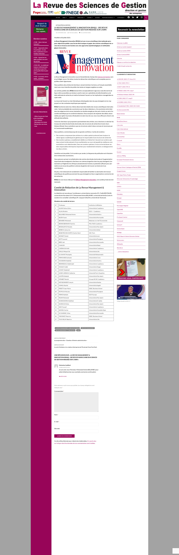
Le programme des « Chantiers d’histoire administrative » (70, 339)
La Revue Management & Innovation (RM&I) (67, 328)
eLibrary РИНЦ (121, 156)
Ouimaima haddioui (65, 365)
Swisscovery (120, 240)
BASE (118, 117)
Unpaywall (120, 221)
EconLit (119, 152)
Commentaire (59, 391)
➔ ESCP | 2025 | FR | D (123, 87)
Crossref (119, 140)
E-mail (56, 421)
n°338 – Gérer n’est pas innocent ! (40, 43)
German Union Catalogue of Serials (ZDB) (129, 167)
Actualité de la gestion (63, 25)
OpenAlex (120, 213)
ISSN (118, 182)
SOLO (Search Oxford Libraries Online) (128, 236)
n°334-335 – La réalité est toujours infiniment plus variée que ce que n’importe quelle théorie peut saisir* (41, 68)
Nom (56, 415)
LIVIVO (119, 186)
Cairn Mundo (121, 133)
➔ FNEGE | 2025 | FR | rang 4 (125, 90)
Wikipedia (120, 244)
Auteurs (97, 17)
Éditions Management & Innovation (85, 180)
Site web (57, 428)
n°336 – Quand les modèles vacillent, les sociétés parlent (41, 59)
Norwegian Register (122, 205)
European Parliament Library (125, 159)
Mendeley (120, 194)
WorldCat (120, 248)
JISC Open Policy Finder (124, 175)
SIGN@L (119, 232)
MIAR (118, 190)
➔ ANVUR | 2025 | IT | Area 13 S (126, 79)
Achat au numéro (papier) (124, 47)
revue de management (88, 328)
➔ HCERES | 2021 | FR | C (124, 102)
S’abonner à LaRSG (122, 43)
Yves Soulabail (73, 32)
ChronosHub (120, 136)
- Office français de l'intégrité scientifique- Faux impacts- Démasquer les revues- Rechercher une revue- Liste (41, 121)
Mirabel (119, 198)
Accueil (58, 17)
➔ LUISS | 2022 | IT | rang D (124, 98)
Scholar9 (119, 225)
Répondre (64, 376)
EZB (118, 163)
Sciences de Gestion (104, 77)
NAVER (119, 202)
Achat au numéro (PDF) (124, 51)
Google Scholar (121, 171)
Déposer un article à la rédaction (126, 62)
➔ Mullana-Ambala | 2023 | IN (125, 94)
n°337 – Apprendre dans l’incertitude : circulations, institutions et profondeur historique (41, 50)
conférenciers (40, 133)
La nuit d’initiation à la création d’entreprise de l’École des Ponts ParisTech (75, 346)
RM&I (78, 330)
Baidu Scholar (121, 113)
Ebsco (118, 144)
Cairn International (122, 129)
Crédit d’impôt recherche (124, 66)
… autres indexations (123, 251)
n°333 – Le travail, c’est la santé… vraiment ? (41, 77)
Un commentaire (86, 32)
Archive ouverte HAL (123, 110)
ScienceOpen (120, 228)
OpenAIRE (120, 209)
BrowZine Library (122, 121)
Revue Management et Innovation (65, 330)
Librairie (119, 58)
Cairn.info (120, 125)
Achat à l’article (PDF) (123, 54)
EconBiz (119, 148)
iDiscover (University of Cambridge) (127, 179)
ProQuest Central (122, 217)
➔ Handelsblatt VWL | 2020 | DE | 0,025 (128, 106)
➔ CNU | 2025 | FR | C (123, 83)
